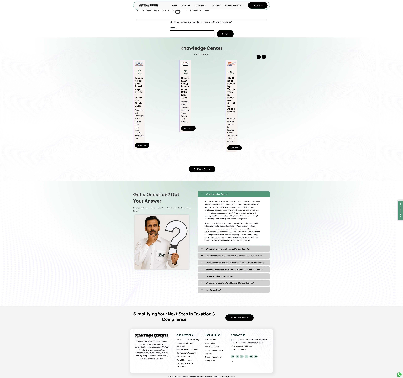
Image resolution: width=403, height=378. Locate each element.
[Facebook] (232, 356)
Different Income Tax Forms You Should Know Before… (185, 92)
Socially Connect (228, 376)
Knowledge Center (233, 5)
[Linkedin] (246, 356)
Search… (173, 27)
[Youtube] (251, 356)
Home (174, 5)
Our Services (199, 5)
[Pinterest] (256, 356)
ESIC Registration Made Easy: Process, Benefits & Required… (231, 92)
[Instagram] (242, 356)
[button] (200, 5)
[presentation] (259, 57)
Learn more (142, 148)
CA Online (216, 5)
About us (186, 5)
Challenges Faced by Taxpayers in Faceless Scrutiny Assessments (139, 96)
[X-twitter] (237, 356)
